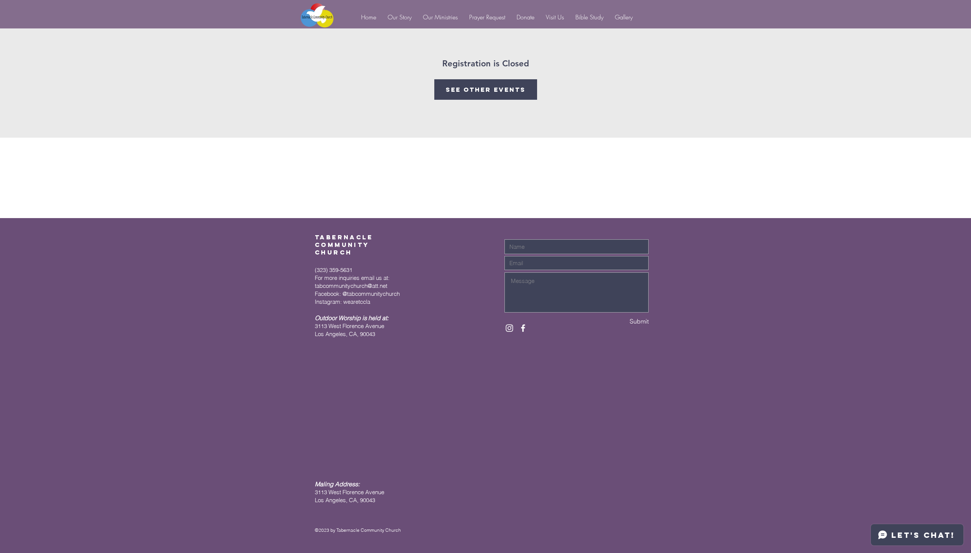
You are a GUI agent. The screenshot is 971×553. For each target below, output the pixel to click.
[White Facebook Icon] (523, 328)
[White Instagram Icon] (509, 328)
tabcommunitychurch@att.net (351, 285)
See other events (486, 89)
